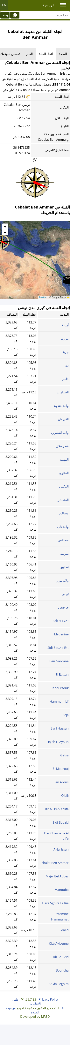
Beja (65, 715)
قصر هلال (62, 446)
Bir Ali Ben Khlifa (57, 809)
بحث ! (5, 15)
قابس (65, 379)
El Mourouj (61, 769)
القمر (29, 54)
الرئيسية (48, 5)
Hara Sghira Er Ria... (54, 903)
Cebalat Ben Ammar (54, 863)
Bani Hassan (60, 728)
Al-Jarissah (61, 849)
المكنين (64, 486)
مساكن (64, 513)
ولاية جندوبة (61, 406)
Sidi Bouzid (61, 822)
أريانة (65, 325)
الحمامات (63, 392)
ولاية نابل (63, 527)
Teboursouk (60, 688)
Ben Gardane (59, 661)
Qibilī (65, 795)
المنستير (63, 500)
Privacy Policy (49, 999)
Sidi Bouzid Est (58, 648)
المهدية (64, 459)
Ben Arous (61, 782)
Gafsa (64, 755)
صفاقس (63, 540)
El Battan (62, 674)
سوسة (64, 553)
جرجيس (63, 607)
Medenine (61, 634)
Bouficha (62, 970)
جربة (65, 352)
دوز (66, 365)
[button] (5, 226)
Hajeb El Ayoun (58, 742)
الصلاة (63, 54)
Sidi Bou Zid (60, 957)
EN (4, 5)
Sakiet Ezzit (61, 621)
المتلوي (64, 473)
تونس (65, 594)
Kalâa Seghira (59, 984)
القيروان (63, 419)
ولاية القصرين (60, 432)
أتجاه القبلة (46, 54)
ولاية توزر (63, 580)
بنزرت (65, 338)
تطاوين (64, 567)
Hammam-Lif (59, 701)
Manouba (62, 890)
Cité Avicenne (59, 943)
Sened (64, 930)
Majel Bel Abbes (57, 876)
